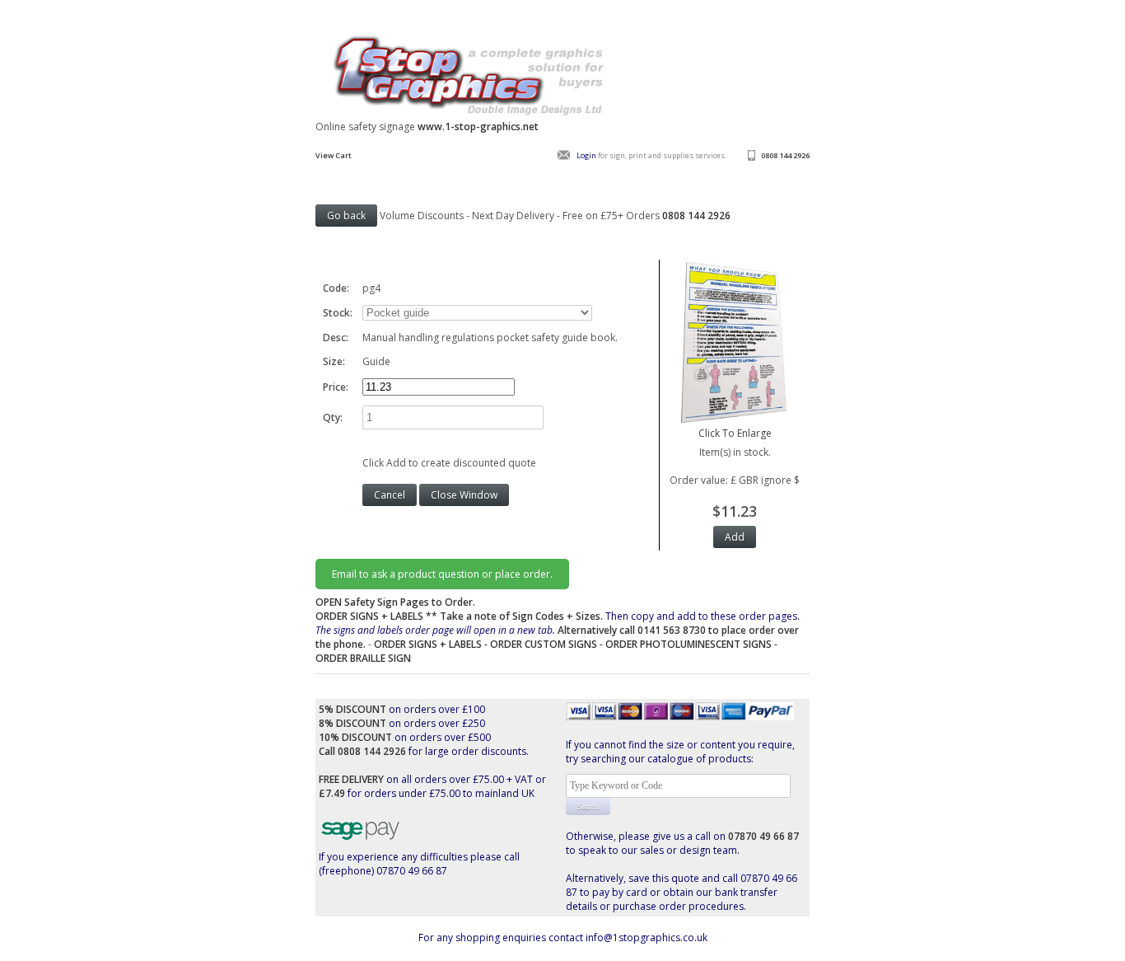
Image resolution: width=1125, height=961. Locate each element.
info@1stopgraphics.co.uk (646, 938)
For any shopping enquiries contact (502, 938)
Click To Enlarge (735, 433)
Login (586, 155)
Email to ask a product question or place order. (442, 574)
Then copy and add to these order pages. (557, 630)
